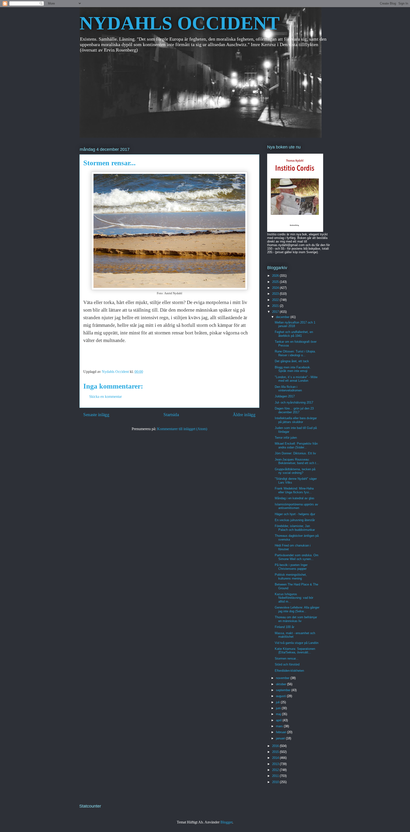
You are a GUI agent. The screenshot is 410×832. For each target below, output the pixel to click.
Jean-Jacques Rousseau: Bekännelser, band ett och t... (297, 461)
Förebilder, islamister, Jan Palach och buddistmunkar (295, 528)
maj (279, 714)
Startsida (171, 414)
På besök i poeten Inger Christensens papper (291, 567)
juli (278, 702)
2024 (276, 288)
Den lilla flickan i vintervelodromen (288, 388)
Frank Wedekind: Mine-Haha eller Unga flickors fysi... (294, 490)
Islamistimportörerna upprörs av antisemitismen (296, 506)
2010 (276, 782)
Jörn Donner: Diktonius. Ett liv (295, 453)
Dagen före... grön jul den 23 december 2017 (294, 410)
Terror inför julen (286, 437)
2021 (276, 306)
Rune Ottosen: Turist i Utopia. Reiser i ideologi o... (295, 353)
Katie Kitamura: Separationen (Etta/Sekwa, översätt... (295, 650)
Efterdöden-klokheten (289, 670)
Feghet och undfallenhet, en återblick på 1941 (294, 334)
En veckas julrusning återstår (295, 520)
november (283, 678)
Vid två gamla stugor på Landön (296, 643)
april (279, 720)
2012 (276, 770)
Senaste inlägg (96, 414)
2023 (276, 293)
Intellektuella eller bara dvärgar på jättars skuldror (296, 420)
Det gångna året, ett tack (292, 361)
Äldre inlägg (244, 414)
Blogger (226, 822)
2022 (276, 300)
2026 (276, 275)
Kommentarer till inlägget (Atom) (182, 429)
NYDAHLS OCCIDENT (179, 23)
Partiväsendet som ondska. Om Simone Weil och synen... (296, 557)
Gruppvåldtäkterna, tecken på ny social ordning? (295, 471)
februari (281, 732)
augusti (281, 696)
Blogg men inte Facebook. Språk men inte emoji (293, 369)
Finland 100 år (284, 627)
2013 (276, 764)
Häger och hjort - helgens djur (295, 514)
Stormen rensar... (286, 658)
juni (279, 708)
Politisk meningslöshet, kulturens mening (291, 576)
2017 (276, 312)
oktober (281, 684)
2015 (276, 752)
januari (281, 738)
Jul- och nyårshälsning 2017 (294, 402)
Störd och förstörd (287, 664)
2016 (276, 746)
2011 (276, 776)
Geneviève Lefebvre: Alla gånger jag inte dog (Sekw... (297, 609)
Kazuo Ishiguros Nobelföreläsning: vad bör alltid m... (294, 597)
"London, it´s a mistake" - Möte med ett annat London (296, 379)
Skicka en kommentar (105, 397)
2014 (276, 758)
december (283, 317)
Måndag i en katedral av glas (294, 498)
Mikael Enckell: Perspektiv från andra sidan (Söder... (296, 445)
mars (280, 726)
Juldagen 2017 (285, 396)
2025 (276, 282)
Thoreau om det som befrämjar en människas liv (296, 619)
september (283, 690)
